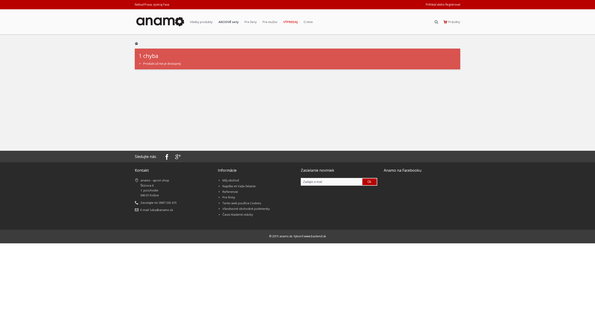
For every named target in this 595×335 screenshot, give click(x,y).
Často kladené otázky (237, 214)
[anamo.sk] (160, 22)
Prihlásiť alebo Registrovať (443, 5)
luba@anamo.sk (161, 210)
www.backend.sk (315, 236)
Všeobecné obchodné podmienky (246, 209)
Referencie (230, 192)
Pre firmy (228, 197)
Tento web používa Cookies (241, 203)
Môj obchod (230, 180)
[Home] (136, 43)
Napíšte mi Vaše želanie (239, 186)
